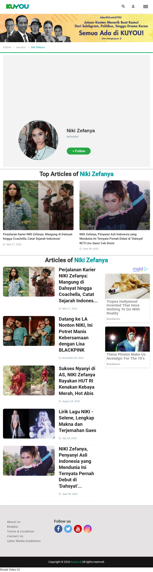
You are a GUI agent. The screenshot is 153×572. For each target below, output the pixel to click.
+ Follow (79, 151)
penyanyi (21, 47)
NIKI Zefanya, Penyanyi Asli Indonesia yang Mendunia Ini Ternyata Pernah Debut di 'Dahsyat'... (76, 467)
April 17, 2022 (14, 244)
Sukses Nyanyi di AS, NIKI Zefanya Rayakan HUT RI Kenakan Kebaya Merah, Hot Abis (77, 381)
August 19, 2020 (71, 401)
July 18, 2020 (69, 438)
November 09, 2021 (73, 358)
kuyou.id (76, 561)
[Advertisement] (76, 90)
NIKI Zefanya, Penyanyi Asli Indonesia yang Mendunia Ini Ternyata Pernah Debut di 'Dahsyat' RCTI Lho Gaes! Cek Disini (111, 238)
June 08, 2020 (90, 248)
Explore (7, 47)
